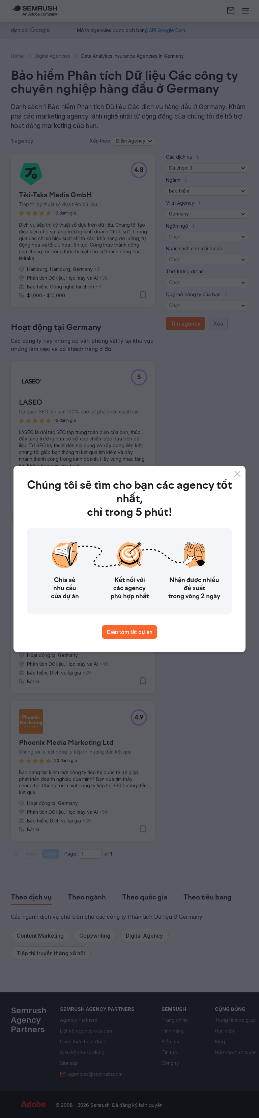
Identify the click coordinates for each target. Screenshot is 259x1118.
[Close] (237, 474)
